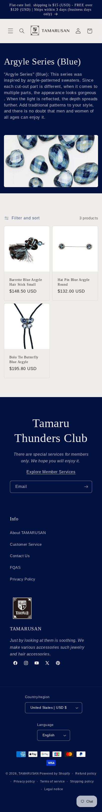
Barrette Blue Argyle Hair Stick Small (25, 282)
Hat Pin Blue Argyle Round (74, 282)
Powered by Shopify (55, 773)
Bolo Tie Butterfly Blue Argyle (23, 359)
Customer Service (26, 544)
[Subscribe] (86, 487)
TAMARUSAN (29, 773)
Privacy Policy (22, 579)
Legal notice (53, 789)
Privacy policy (24, 781)
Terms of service (52, 781)
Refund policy (85, 773)
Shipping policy (82, 781)
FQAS (15, 568)
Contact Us (20, 556)
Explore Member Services (51, 472)
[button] (10, 31)
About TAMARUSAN (28, 533)
